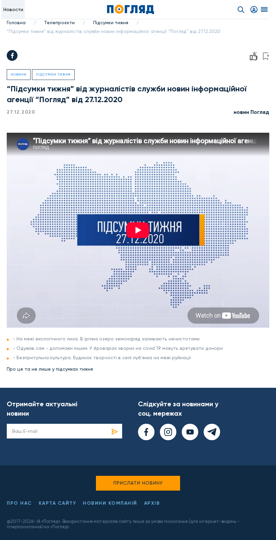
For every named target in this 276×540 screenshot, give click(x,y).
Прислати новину (138, 483)
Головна (16, 22)
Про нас (19, 503)
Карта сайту (57, 503)
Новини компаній (110, 503)
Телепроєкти (59, 22)
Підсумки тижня (110, 22)
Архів (152, 503)
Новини (19, 74)
